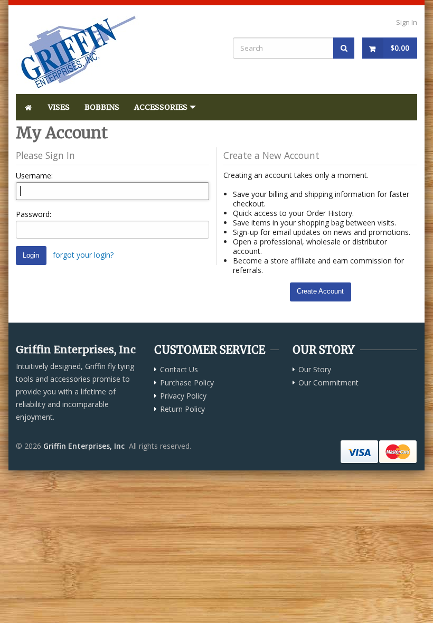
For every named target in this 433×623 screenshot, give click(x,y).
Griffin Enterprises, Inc (84, 446)
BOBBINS (101, 107)
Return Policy (182, 409)
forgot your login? (83, 255)
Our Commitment (328, 383)
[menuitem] (28, 107)
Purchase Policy (187, 383)
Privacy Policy (183, 396)
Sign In (406, 22)
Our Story (314, 369)
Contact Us (179, 369)
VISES (59, 107)
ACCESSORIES (160, 107)
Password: (33, 214)
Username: (34, 176)
